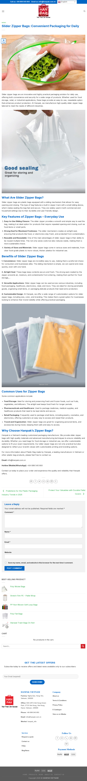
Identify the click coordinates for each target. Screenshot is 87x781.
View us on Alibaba (59, 714)
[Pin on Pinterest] (48, 481)
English (64, 2)
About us (56, 696)
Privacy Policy (57, 705)
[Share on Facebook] (35, 481)
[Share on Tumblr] (56, 481)
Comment (9, 512)
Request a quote (28, 737)
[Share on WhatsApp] (31, 481)
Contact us (25, 741)
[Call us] (66, 738)
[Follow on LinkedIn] (75, 738)
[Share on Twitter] (39, 481)
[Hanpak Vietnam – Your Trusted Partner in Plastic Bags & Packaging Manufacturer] (43, 11)
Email (7, 542)
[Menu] (3, 11)
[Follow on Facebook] (57, 738)
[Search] (84, 11)
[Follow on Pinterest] (71, 738)
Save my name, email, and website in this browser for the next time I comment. (40, 563)
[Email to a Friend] (43, 481)
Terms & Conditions (59, 700)
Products (33, 774)
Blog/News (25, 750)
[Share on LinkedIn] (52, 481)
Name (8, 532)
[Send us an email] (62, 738)
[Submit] (83, 646)
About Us (49, 774)
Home (25, 774)
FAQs (24, 746)
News (4, 22)
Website (8, 552)
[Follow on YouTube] (66, 744)
